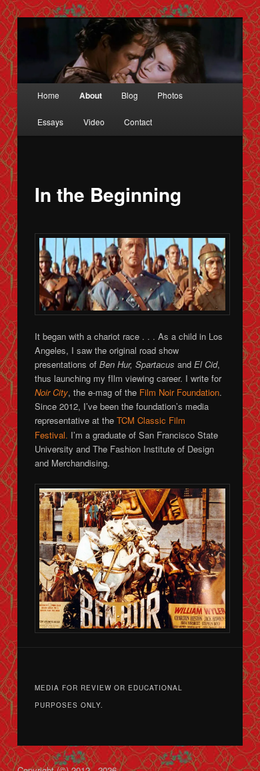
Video (94, 121)
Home (48, 95)
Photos (170, 95)
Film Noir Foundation (179, 392)
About (90, 95)
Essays (50, 121)
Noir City (51, 392)
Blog (129, 95)
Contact (138, 121)
